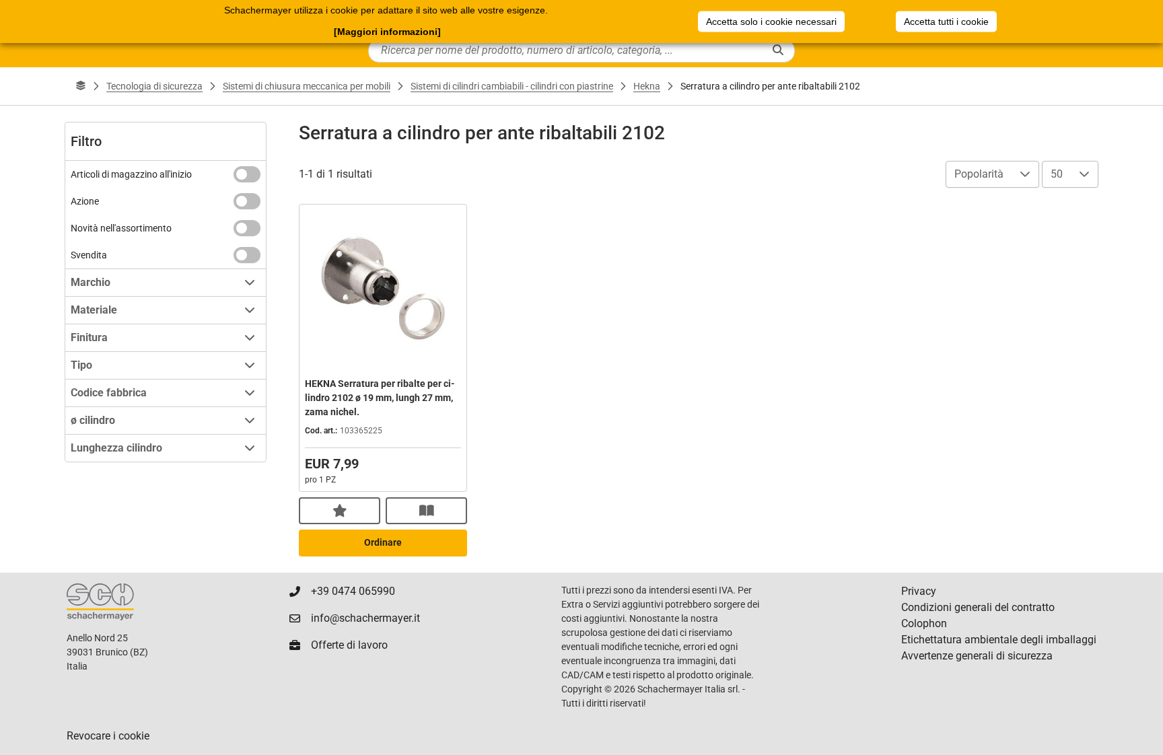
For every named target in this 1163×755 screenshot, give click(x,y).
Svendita (89, 255)
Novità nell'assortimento (121, 228)
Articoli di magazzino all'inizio (131, 174)
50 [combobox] (1057, 174)
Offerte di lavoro (349, 645)
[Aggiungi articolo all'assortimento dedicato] (339, 510)
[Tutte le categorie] (80, 86)
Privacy (918, 591)
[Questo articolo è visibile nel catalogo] (426, 510)
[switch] (247, 174)
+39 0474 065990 (353, 591)
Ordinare (383, 542)
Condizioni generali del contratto (978, 607)
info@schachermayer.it (365, 618)
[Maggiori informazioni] (387, 31)
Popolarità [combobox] (978, 174)
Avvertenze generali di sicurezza (977, 655)
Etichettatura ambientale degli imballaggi (998, 639)
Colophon (924, 623)
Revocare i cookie (108, 735)
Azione (85, 201)
